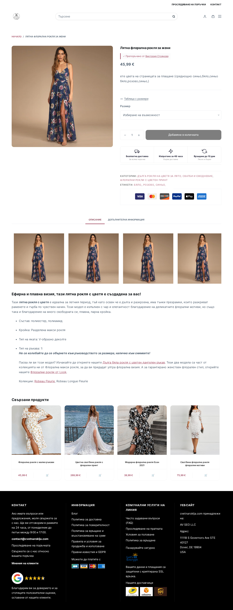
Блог (75, 513)
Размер (125, 106)
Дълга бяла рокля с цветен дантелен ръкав (134, 362)
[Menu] (219, 16)
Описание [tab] (95, 219)
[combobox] (114, 16)
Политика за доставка (87, 519)
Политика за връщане (140, 540)
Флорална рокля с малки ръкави (36, 462)
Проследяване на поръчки (189, 4)
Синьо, (161, 184)
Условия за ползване (140, 534)
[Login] (205, 16)
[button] (134, 98)
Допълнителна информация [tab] (126, 219)
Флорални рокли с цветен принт (144, 180)
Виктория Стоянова (156, 56)
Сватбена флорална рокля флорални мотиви (194, 464)
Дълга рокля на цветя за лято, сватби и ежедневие (175, 176)
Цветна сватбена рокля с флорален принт (89, 464)
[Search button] (174, 16)
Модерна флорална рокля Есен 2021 (142, 464)
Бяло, (138, 184)
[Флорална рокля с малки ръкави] (36, 430)
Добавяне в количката (183, 134)
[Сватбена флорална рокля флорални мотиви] (195, 430)
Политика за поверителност (91, 525)
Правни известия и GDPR (89, 552)
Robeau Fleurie (44, 381)
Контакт (215, 4)
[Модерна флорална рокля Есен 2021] (142, 430)
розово (148, 184)
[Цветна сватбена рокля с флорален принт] (89, 430)
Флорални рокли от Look (48, 372)
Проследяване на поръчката (31, 545)
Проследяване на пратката (144, 528)
